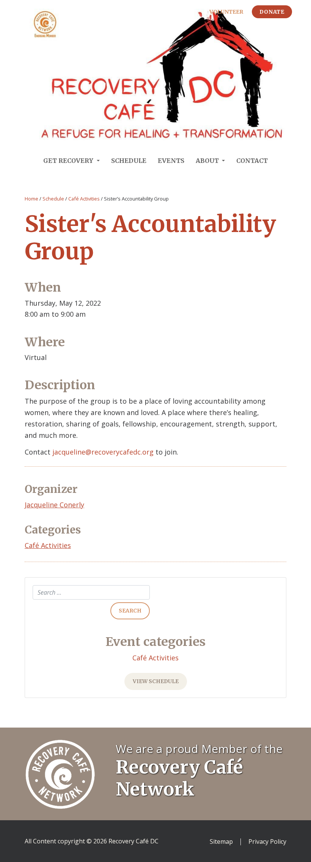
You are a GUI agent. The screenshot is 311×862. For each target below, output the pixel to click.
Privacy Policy (267, 841)
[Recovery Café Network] (60, 773)
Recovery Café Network (179, 778)
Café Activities (84, 198)
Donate (271, 11)
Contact (252, 160)
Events (171, 160)
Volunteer (226, 11)
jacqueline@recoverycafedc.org (103, 451)
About (208, 160)
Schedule (128, 160)
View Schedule (156, 681)
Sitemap (221, 841)
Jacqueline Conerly (54, 504)
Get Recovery (69, 160)
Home (31, 198)
